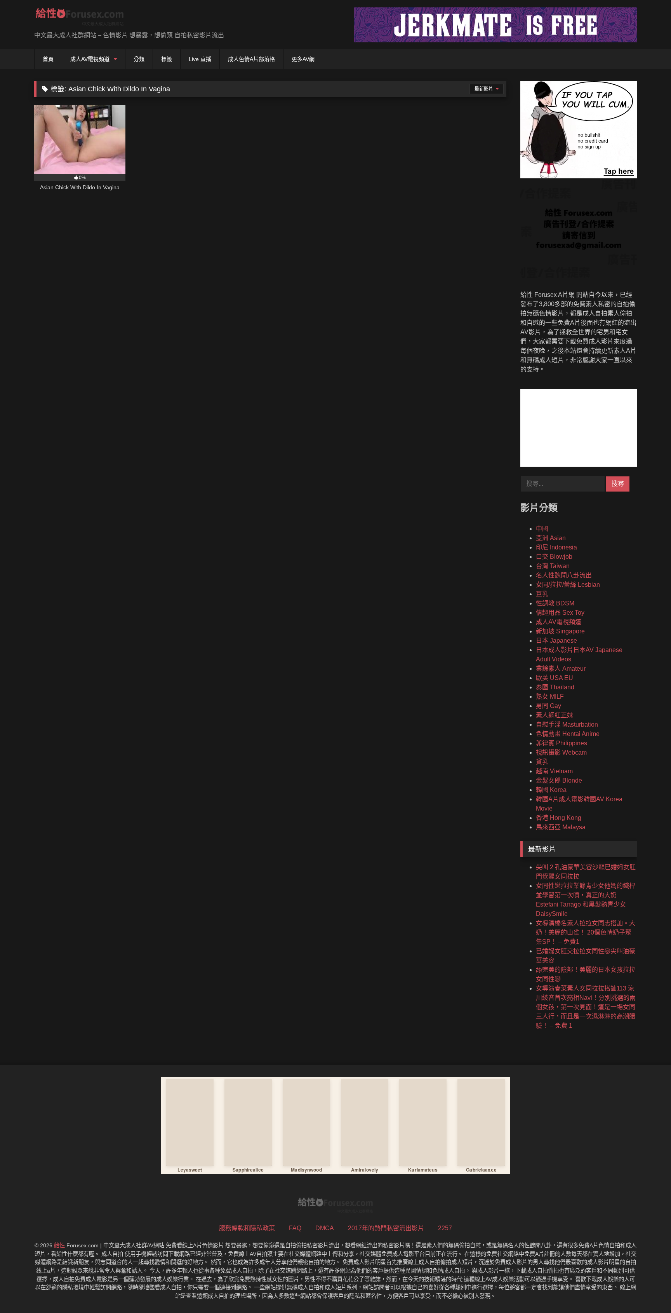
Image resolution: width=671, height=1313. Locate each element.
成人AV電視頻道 (90, 59)
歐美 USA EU (554, 678)
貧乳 (542, 762)
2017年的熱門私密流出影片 (386, 1228)
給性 (59, 1245)
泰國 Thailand (555, 687)
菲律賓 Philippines (561, 743)
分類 (139, 59)
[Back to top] (646, 1289)
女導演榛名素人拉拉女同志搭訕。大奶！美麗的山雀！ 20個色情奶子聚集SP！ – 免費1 (585, 932)
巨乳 (542, 594)
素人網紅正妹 (554, 715)
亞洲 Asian (551, 538)
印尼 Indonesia (556, 547)
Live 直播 (200, 59)
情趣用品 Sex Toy (560, 612)
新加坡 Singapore (560, 631)
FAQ (295, 1228)
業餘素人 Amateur (561, 668)
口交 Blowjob (554, 556)
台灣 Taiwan (553, 566)
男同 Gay (548, 706)
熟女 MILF (550, 696)
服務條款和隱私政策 (247, 1228)
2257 (445, 1228)
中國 (542, 528)
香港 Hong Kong (558, 817)
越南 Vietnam (554, 771)
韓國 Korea (551, 789)
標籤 (166, 59)
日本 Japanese (556, 640)
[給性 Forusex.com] (79, 18)
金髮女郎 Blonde (559, 780)
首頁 (48, 59)
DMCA (324, 1228)
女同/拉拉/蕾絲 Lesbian (568, 584)
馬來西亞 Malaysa (561, 827)
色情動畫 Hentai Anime (568, 734)
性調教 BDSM (555, 603)
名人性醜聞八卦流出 (564, 575)
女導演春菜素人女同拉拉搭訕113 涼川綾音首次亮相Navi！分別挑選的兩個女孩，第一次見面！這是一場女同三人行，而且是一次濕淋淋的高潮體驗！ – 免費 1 (586, 1007)
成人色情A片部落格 (251, 59)
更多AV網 (303, 59)
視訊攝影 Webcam (561, 752)
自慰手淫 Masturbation (567, 724)
